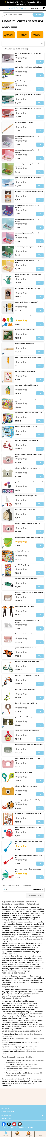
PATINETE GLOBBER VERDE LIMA (25, 689)
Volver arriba (35, 895)
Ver (39, 62)
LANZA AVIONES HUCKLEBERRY (24, 122)
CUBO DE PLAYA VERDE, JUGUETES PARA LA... (29, 537)
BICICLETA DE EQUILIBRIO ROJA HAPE (26, 440)
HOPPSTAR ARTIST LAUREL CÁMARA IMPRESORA (29, 744)
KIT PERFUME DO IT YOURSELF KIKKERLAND (28, 288)
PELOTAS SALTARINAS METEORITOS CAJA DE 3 (29, 482)
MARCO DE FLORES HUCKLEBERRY (25, 371)
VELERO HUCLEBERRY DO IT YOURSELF (26, 495)
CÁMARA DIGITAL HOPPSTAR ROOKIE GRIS (27, 468)
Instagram (20, 1124)
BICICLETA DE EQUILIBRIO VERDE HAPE (27, 661)
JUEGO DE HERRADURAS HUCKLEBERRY (26, 703)
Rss (9, 1124)
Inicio (5, 1136)
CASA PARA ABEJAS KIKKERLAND (25, 509)
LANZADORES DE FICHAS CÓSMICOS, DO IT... (28, 814)
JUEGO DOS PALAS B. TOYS (23, 772)
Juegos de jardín (23, 34)
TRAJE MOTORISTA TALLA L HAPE (24, 606)
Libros (17, 1136)
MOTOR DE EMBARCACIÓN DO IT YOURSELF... (28, 357)
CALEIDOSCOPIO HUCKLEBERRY (24, 343)
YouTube (14, 1124)
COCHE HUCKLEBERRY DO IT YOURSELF (26, 302)
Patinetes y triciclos (37, 34)
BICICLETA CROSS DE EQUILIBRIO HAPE (27, 675)
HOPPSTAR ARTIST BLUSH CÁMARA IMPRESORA (29, 634)
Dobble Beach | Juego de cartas (26, 426)
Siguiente (38, 889)
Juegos (29, 1136)
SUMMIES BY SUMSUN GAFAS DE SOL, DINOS (29, 247)
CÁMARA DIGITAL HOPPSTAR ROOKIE (26, 786)
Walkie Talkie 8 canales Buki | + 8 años (28, 413)
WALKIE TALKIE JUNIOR (22, 551)
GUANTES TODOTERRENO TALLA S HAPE (26, 648)
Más (40, 1136)
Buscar (38, 15)
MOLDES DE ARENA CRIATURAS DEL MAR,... (28, 316)
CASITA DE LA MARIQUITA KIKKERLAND (27, 731)
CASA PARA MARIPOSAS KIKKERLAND (26, 385)
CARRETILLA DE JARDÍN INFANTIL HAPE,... (27, 578)
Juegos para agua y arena (8, 34)
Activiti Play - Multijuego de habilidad (28, 67)
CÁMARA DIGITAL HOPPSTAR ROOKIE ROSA (28, 523)
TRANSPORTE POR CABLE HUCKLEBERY (26, 330)
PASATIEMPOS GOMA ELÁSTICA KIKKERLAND (29, 191)
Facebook (4, 1124)
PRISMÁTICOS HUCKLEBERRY (23, 717)
